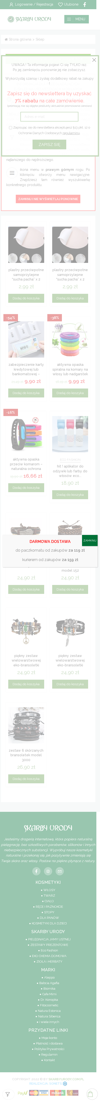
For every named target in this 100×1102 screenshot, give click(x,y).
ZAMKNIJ (89, 540)
